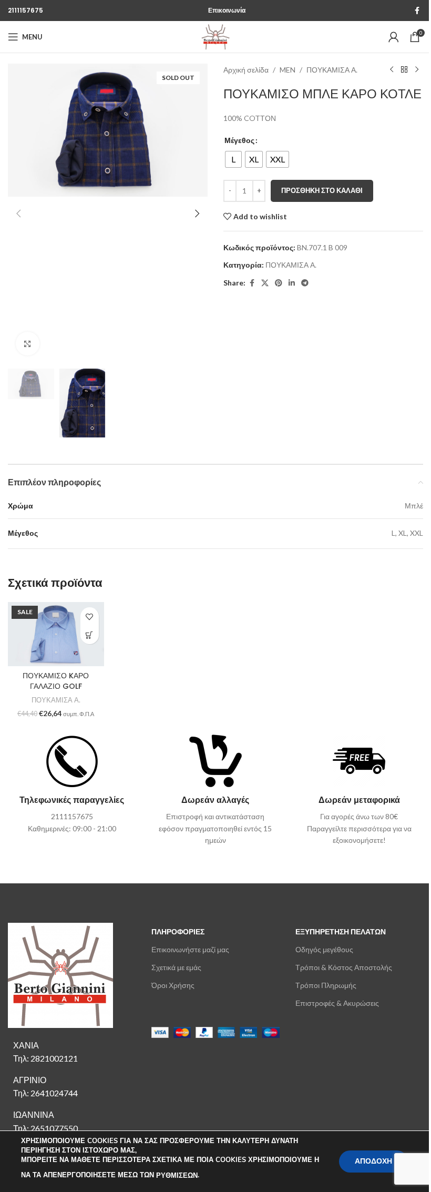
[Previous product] (391, 70)
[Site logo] (215, 36)
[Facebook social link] (417, 11)
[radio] (233, 159)
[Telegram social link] (305, 283)
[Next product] (417, 70)
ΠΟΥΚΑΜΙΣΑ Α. (331, 69)
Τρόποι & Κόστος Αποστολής (343, 967)
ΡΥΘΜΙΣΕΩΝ (177, 1175)
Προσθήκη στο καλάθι (322, 190)
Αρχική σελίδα (246, 69)
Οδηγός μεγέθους (324, 949)
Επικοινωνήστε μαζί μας (190, 949)
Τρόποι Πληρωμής (325, 985)
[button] (18, 213)
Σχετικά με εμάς (176, 967)
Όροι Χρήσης (172, 985)
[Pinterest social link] (278, 283)
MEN (287, 69)
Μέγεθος (239, 140)
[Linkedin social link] (291, 283)
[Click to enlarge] (27, 343)
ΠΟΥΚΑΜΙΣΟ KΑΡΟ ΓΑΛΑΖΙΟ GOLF (56, 680)
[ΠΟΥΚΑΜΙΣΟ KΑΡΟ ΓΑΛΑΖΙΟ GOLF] (56, 634)
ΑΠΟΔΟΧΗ (373, 1161)
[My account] (393, 36)
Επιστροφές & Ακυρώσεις (337, 1003)
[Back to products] (404, 70)
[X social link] (265, 283)
